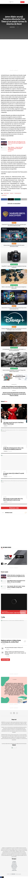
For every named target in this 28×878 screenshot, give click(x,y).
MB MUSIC (5, 425)
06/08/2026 (10, 144)
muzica (11, 193)
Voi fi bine (14, 868)
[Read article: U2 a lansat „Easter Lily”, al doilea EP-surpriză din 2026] (14, 464)
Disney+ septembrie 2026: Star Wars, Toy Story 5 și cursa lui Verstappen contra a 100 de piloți (14, 329)
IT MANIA (5, 446)
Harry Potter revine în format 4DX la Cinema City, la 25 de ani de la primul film (14, 308)
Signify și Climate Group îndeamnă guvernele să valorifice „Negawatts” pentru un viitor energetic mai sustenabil (15, 653)
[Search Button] (26, 2)
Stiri (4, 471)
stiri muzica (4, 195)
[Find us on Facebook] (11, 713)
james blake (6, 193)
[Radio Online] (25, 512)
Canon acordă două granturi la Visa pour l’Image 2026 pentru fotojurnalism (14, 371)
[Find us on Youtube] (17, 713)
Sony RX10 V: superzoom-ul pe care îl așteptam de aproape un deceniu (14, 266)
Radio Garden (14, 867)
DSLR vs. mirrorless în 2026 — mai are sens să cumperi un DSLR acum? (14, 287)
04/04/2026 (10, 451)
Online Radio (14, 870)
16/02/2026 (12, 27)
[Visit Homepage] (11, 2)
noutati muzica (18, 193)
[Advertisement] (14, 53)
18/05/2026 (9, 151)
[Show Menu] (1, 2)
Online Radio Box (14, 866)
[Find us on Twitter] (14, 713)
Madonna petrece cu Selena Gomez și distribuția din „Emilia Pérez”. (11, 641)
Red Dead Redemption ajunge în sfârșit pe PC (14, 647)
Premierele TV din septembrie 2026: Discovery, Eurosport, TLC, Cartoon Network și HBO (14, 225)
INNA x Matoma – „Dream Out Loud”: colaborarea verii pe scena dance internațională (15, 148)
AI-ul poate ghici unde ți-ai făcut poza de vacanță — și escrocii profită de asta (14, 350)
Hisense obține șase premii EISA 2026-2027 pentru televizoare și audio (14, 246)
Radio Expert (14, 864)
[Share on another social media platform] (24, 199)
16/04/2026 (10, 425)
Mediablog (14, 862)
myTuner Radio (14, 865)
